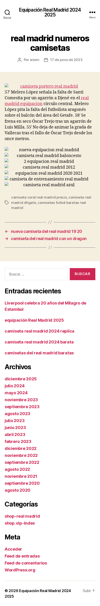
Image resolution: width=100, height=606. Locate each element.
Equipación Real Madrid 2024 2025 (50, 12)
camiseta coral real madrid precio (39, 197)
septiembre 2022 (22, 462)
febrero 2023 (18, 441)
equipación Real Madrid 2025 (34, 320)
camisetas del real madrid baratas (39, 352)
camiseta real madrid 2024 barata (39, 342)
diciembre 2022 (21, 448)
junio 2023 (15, 427)
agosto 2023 (17, 413)
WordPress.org (20, 570)
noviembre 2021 (21, 476)
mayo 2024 (16, 392)
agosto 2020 (17, 490)
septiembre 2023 (22, 406)
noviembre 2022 (21, 455)
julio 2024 (14, 385)
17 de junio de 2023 (66, 60)
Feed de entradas (22, 556)
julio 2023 (14, 420)
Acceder (13, 549)
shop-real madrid (22, 516)
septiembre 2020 (22, 483)
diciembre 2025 (21, 378)
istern (34, 60)
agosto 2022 (17, 469)
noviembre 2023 (21, 399)
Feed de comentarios (26, 563)
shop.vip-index (20, 523)
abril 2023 (15, 434)
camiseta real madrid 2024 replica (39, 331)
